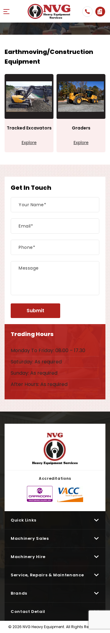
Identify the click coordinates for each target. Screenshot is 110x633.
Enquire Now (100, 11)
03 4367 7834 (87, 11)
